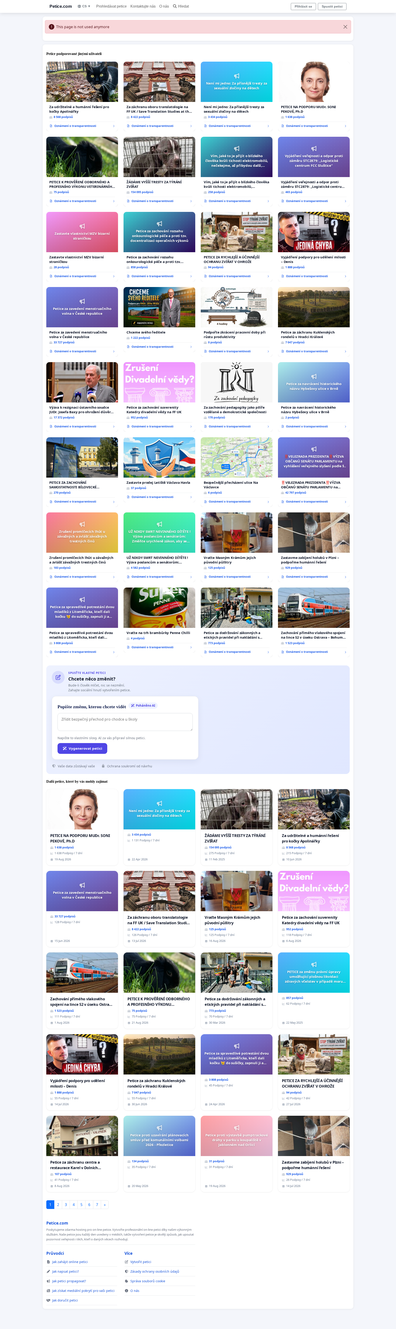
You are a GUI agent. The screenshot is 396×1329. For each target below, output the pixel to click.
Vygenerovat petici (85, 748)
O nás (164, 6)
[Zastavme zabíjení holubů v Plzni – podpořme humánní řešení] (314, 547)
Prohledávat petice (111, 6)
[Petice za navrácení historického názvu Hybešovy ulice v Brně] (314, 397)
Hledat (183, 6)
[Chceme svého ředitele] (159, 319)
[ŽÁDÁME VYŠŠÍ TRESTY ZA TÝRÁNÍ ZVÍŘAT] (159, 171)
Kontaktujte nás (143, 6)
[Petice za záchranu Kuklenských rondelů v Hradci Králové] (314, 322)
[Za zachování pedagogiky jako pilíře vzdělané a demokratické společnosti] (236, 397)
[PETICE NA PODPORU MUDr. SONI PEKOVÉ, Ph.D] (314, 96)
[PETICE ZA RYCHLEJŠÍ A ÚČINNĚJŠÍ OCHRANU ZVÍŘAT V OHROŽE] (236, 247)
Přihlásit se (303, 6)
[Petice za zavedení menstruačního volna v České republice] (82, 322)
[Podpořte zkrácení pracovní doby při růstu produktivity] (236, 322)
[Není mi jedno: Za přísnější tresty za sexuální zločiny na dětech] (236, 96)
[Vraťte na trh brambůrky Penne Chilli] (159, 620)
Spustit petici (332, 6)
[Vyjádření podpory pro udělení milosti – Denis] (314, 247)
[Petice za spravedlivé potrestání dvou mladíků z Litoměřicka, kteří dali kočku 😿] (82, 622)
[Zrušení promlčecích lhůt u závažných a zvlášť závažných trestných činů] (82, 547)
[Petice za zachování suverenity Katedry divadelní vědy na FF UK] (159, 397)
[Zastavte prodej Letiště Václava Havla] (159, 469)
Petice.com (61, 6)
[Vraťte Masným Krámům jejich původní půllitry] (236, 547)
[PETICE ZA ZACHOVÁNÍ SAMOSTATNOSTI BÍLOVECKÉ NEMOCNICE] (82, 472)
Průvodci (55, 1253)
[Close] (345, 26)
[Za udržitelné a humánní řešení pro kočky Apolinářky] (82, 96)
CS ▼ (86, 6)
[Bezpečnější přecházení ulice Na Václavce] (236, 472)
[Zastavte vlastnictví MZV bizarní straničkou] (82, 247)
